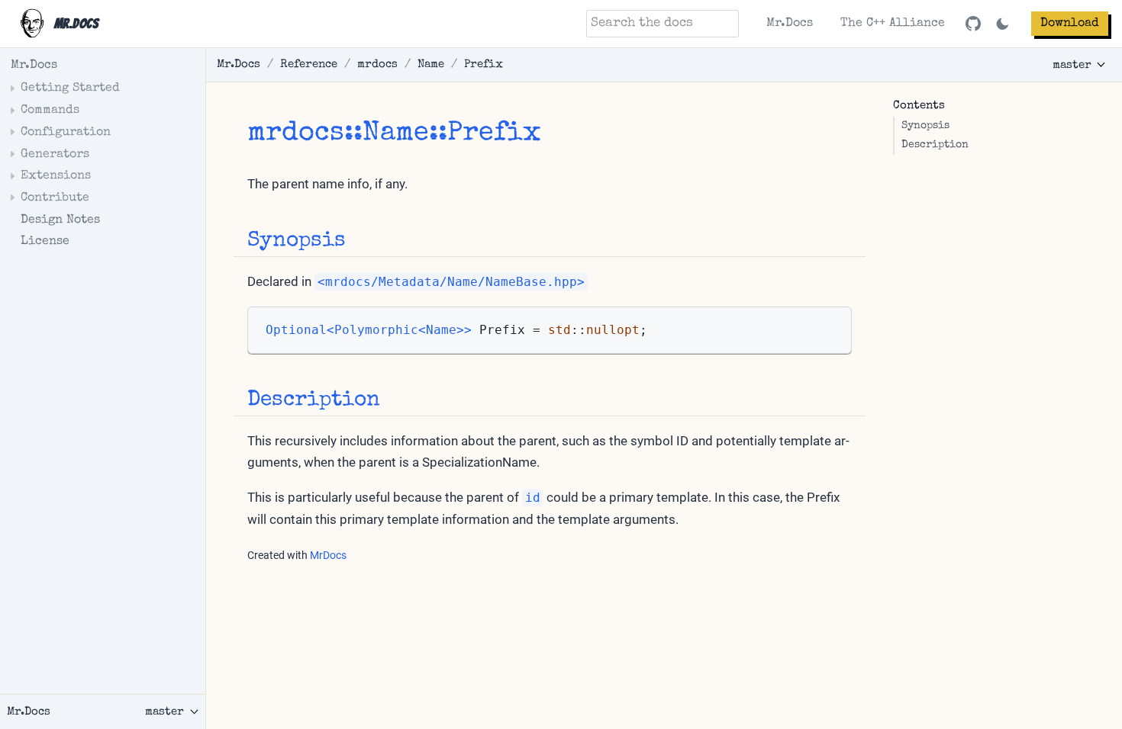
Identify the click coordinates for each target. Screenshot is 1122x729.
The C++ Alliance (892, 24)
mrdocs (377, 64)
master (1072, 65)
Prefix (483, 64)
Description (935, 145)
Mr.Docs (789, 24)
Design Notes (60, 220)
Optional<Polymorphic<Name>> (369, 330)
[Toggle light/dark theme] (1002, 24)
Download (1069, 24)
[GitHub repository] (973, 23)
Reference (308, 64)
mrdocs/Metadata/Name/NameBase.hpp (451, 282)
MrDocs (328, 555)
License (45, 242)
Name (431, 64)
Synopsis (925, 126)
